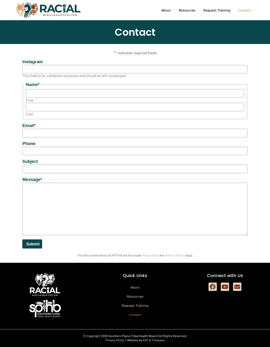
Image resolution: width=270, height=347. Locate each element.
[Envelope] (237, 287)
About (166, 10)
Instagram (32, 61)
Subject (30, 161)
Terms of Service (174, 255)
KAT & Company (154, 340)
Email (29, 125)
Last (29, 114)
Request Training (216, 10)
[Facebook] (213, 287)
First (30, 100)
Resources (187, 10)
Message (32, 179)
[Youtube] (225, 287)
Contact (244, 10)
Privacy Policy (150, 255)
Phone (28, 143)
